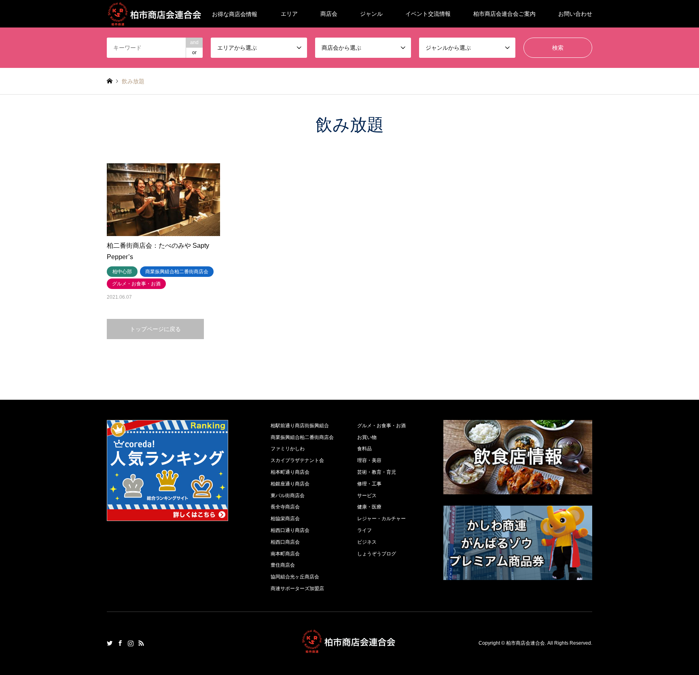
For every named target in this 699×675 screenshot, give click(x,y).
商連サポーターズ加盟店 (297, 588)
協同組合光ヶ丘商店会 (295, 577)
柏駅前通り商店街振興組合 (300, 425)
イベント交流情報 (428, 14)
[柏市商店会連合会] (349, 648)
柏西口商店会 (285, 542)
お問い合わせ (575, 14)
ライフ (364, 530)
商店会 (328, 14)
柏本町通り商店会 (290, 472)
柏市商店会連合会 (525, 643)
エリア (289, 14)
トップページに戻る (155, 329)
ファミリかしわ (288, 448)
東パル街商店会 (288, 495)
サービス (367, 495)
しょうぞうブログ (376, 554)
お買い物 (367, 437)
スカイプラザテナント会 (297, 460)
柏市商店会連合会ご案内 (504, 14)
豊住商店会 (283, 565)
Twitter (109, 643)
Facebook (120, 643)
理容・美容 (369, 460)
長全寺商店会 (285, 507)
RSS (141, 643)
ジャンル (371, 14)
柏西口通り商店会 (290, 530)
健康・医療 (369, 507)
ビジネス (367, 542)
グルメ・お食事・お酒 (381, 425)
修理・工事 (369, 484)
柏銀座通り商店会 (290, 484)
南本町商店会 (285, 554)
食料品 (364, 448)
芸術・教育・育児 (376, 472)
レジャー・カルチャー (381, 518)
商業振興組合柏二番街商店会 (302, 437)
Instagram (130, 643)
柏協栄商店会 (285, 518)
